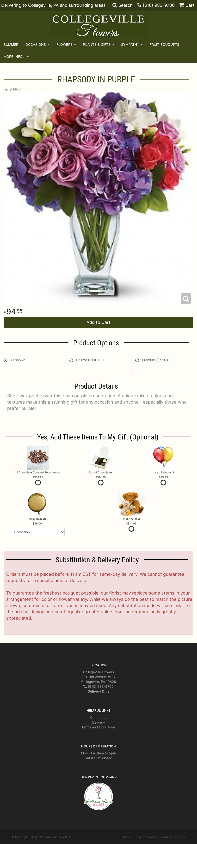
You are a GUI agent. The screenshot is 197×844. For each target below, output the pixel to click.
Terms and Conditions (98, 727)
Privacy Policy (64, 837)
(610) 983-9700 (159, 5)
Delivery (98, 722)
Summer (11, 44)
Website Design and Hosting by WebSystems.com (154, 837)
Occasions (35, 44)
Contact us (98, 717)
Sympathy (130, 44)
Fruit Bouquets (164, 44)
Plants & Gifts (97, 44)
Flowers (64, 44)
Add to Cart (98, 322)
